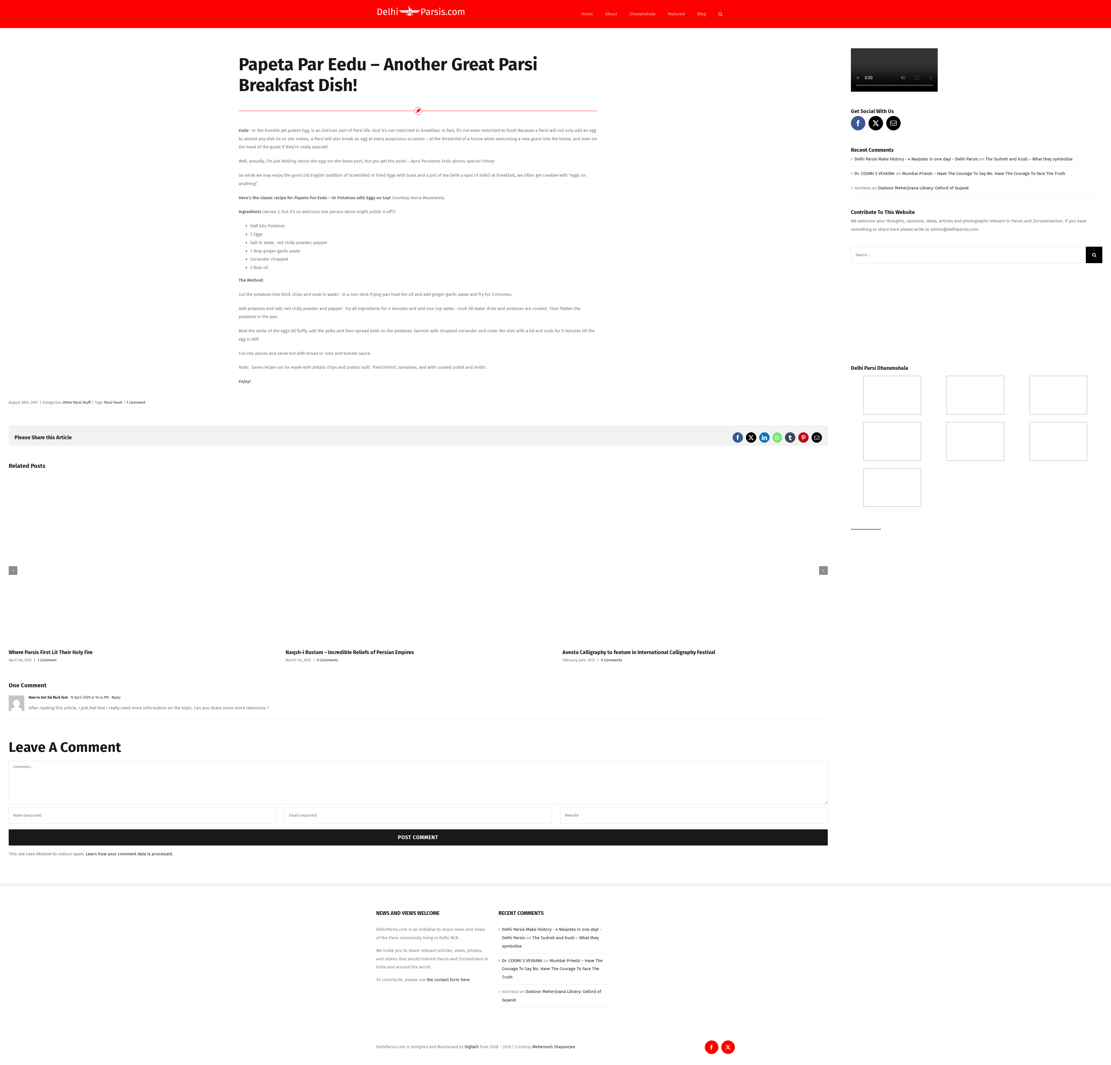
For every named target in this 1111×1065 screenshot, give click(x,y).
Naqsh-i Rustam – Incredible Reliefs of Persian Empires (350, 652)
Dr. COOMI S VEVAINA (874, 173)
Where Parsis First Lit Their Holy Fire (51, 652)
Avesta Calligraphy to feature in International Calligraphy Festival (638, 652)
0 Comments (327, 660)
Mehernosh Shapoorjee (553, 1046)
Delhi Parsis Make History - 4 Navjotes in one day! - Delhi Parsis (916, 159)
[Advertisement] (894, 312)
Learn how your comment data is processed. (129, 854)
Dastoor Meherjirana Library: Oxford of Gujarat (923, 188)
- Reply (114, 697)
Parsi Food (113, 402)
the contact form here (448, 979)
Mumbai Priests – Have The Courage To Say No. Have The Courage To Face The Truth (983, 173)
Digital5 (472, 1046)
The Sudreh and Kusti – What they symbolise (1029, 159)
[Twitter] (876, 123)
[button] (720, 14)
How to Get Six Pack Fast (48, 697)
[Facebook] (858, 123)
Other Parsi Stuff (76, 402)
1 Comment (136, 402)
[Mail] (893, 123)
